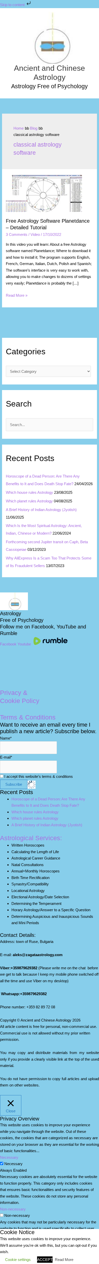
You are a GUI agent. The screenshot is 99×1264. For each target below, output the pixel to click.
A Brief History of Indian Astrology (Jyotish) (41, 509)
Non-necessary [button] (13, 1209)
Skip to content (13, 5)
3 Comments (16, 234)
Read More (64, 1259)
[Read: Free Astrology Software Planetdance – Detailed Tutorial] (44, 193)
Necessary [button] (9, 1157)
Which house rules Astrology (29, 492)
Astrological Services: (31, 837)
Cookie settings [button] (18, 1259)
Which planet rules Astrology (29, 501)
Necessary (13, 1164)
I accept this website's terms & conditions (38, 776)
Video (35, 234)
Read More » (16, 296)
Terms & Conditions (28, 717)
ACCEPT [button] (45, 1259)
